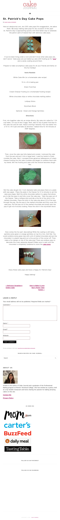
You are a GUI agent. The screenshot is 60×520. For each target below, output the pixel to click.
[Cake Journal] (30, 9)
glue (54, 59)
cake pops (47, 244)
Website (6, 335)
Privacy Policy (8, 398)
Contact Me (7, 395)
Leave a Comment (12, 22)
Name (5, 323)
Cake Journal (35, 517)
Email (5, 329)
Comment (7, 305)
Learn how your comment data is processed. (26, 348)
